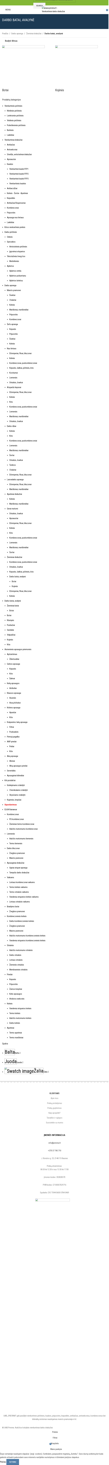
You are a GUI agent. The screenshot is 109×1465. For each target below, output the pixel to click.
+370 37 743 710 (54, 1150)
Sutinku (12, 1462)
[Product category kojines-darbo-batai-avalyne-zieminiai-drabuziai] (54, 714)
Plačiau (3, 1462)
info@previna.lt (55, 1143)
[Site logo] (54, 9)
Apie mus (54, 1098)
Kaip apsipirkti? (54, 1113)
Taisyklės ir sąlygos (54, 1118)
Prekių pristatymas (54, 1103)
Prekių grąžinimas (54, 1108)
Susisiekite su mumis (54, 1122)
